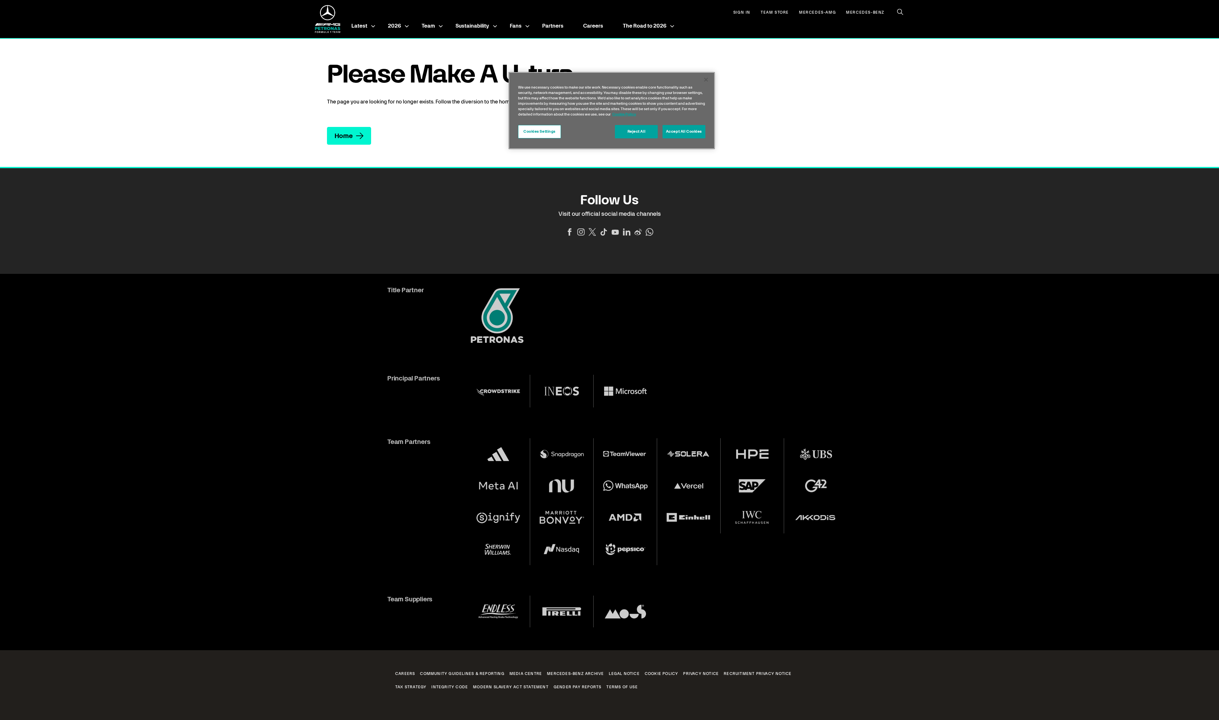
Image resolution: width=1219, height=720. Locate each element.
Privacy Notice (701, 674)
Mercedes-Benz (865, 12)
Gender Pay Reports (578, 687)
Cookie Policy (661, 674)
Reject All (637, 131)
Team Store (775, 12)
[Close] (706, 80)
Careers (593, 26)
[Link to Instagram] (581, 232)
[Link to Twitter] (592, 232)
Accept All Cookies (684, 131)
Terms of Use (621, 687)
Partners (552, 26)
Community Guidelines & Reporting (462, 674)
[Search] (900, 12)
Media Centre (526, 674)
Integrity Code (449, 687)
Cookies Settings (539, 131)
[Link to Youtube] (615, 232)
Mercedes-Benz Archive (575, 674)
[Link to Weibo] (638, 232)
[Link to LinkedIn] (626, 232)
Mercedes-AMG (817, 12)
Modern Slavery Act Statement (511, 687)
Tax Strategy (410, 687)
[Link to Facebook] (569, 232)
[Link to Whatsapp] (649, 232)
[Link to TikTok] (604, 232)
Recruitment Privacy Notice (757, 674)
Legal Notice (624, 674)
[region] (612, 110)
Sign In (741, 12)
